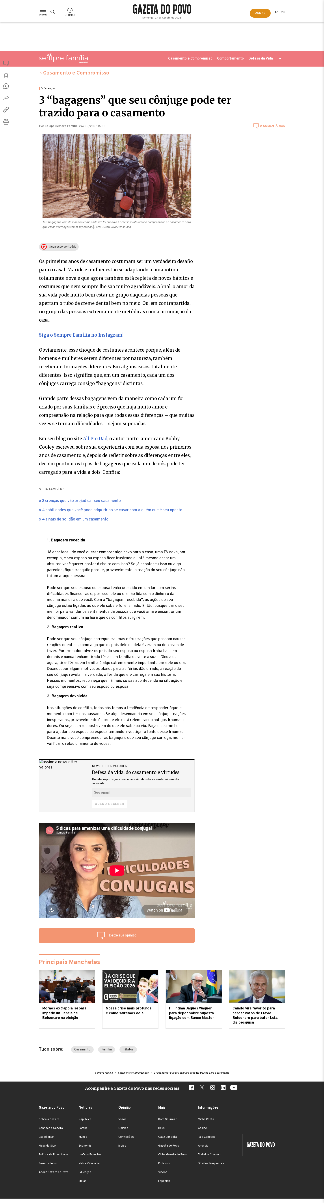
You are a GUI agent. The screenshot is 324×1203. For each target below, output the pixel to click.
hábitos (128, 1050)
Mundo (83, 1137)
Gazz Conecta (167, 1137)
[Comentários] (6, 64)
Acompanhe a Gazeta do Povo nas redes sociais (132, 1088)
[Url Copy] (6, 109)
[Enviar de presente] (6, 122)
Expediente (46, 1137)
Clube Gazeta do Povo (172, 1154)
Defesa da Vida (260, 58)
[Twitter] (202, 1088)
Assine (202, 1128)
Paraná (83, 1128)
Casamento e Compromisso (190, 58)
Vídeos (162, 1172)
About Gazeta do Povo (54, 1172)
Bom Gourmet (167, 1119)
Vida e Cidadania (89, 1163)
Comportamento (230, 58)
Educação (85, 1172)
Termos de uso (48, 1163)
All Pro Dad (95, 438)
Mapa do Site (47, 1146)
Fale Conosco (207, 1137)
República (85, 1119)
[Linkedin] (223, 1088)
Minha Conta (206, 1119)
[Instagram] (212, 1088)
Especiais (164, 1181)
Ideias (82, 1181)
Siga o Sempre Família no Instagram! (81, 335)
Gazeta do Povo (168, 1146)
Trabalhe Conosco (210, 1154)
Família (106, 1050)
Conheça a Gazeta (51, 1128)
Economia (85, 1146)
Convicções (126, 1137)
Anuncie (203, 1146)
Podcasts (164, 1163)
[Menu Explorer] (43, 12)
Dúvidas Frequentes (211, 1163)
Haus (161, 1128)
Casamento (82, 1050)
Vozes (122, 1119)
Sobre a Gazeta (49, 1119)
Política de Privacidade (53, 1154)
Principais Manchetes (69, 962)
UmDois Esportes (90, 1154)
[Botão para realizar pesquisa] (53, 12)
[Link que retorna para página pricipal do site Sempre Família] (63, 58)
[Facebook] (191, 1088)
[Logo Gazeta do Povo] (258, 1145)
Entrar (280, 12)
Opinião (123, 1128)
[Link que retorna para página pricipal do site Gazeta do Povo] (162, 9)
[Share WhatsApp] (6, 86)
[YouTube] (233, 1088)
